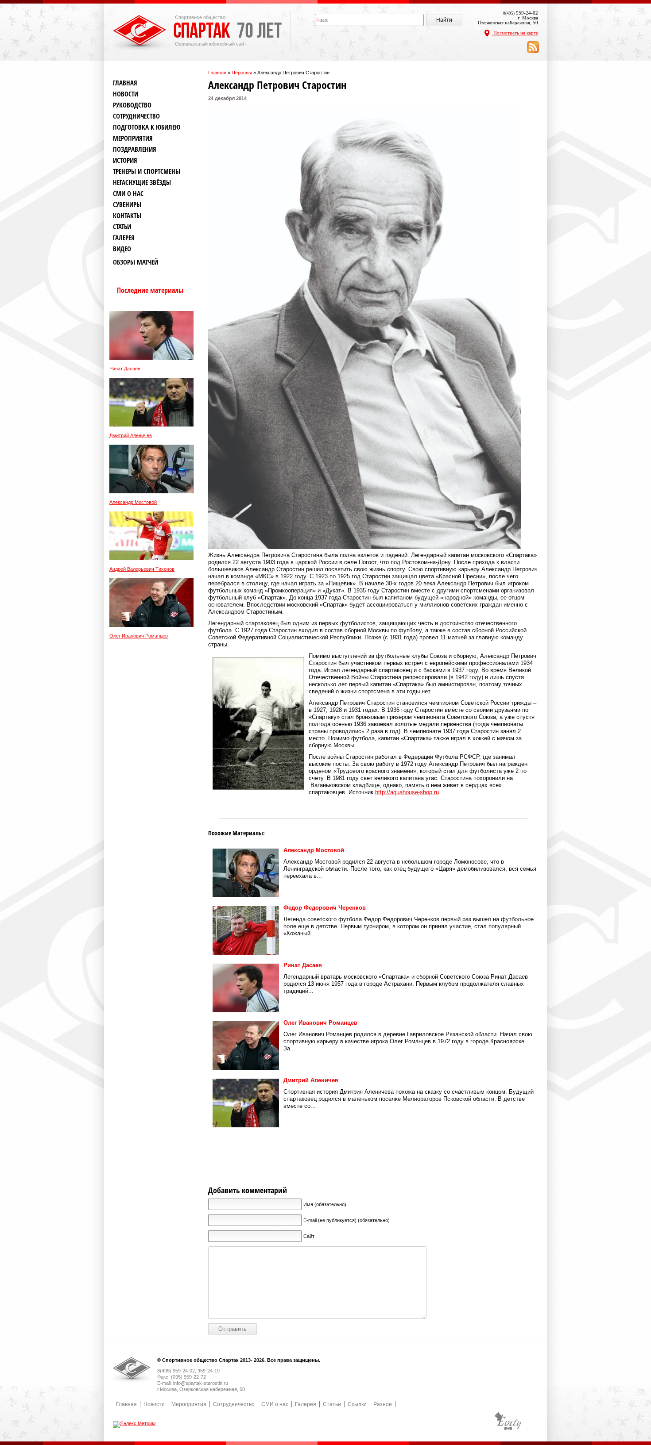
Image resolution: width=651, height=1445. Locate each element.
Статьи (122, 226)
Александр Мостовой (133, 502)
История (125, 160)
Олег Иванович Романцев (138, 636)
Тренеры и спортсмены (146, 171)
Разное (382, 1404)
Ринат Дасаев (124, 368)
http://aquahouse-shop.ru (407, 792)
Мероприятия (133, 138)
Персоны (242, 72)
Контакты (127, 215)
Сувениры (127, 204)
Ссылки (357, 1404)
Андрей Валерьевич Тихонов (141, 569)
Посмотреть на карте (515, 32)
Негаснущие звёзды (142, 182)
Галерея (124, 237)
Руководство (132, 105)
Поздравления (134, 149)
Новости (125, 94)
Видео (122, 249)
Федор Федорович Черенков (324, 907)
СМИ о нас (128, 193)
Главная (217, 72)
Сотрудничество (136, 116)
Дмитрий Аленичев (130, 435)
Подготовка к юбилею (146, 127)
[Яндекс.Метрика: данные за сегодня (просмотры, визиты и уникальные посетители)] (135, 1424)
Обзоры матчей (135, 262)
